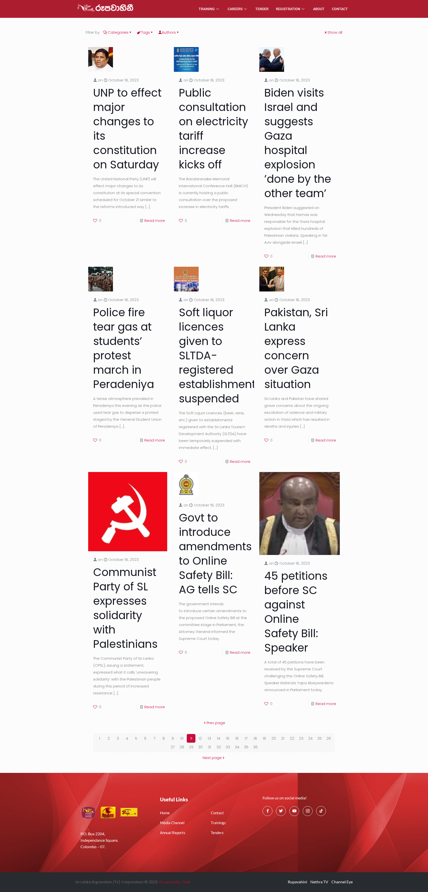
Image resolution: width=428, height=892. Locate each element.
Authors (169, 32)
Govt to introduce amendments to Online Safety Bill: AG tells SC (215, 553)
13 (209, 738)
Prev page (216, 722)
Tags (145, 32)
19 (264, 738)
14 (218, 738)
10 (182, 738)
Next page (212, 757)
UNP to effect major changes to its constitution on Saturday (127, 128)
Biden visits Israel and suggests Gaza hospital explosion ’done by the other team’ (297, 143)
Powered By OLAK (174, 882)
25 (319, 738)
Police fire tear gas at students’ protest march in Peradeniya (123, 348)
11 (191, 738)
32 (218, 747)
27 (173, 747)
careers (235, 9)
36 (255, 747)
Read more (154, 220)
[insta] (308, 811)
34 (237, 747)
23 (301, 738)
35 (246, 747)
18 (255, 738)
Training (207, 9)
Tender (261, 9)
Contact (340, 9)
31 (209, 747)
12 (200, 738)
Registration (288, 9)
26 (328, 738)
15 (227, 738)
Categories (118, 32)
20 (273, 738)
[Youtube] (294, 811)
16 (237, 738)
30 (200, 747)
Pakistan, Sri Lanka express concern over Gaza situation (296, 348)
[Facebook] (267, 811)
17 (246, 738)
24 (310, 738)
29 (191, 747)
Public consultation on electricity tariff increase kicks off (213, 128)
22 (292, 738)
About (318, 9)
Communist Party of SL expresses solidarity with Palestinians (125, 608)
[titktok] (321, 811)
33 (228, 747)
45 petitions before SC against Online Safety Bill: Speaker (295, 611)
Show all (334, 32)
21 (282, 738)
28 (182, 747)
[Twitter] (281, 811)
